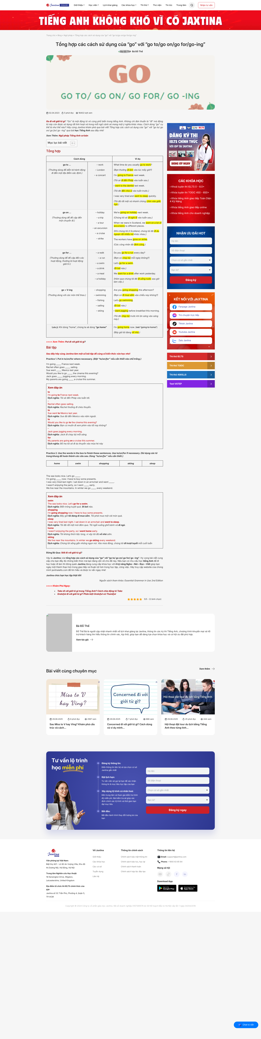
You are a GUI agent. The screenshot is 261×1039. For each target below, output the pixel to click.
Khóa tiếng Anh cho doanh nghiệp (190, 213)
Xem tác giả (82, 639)
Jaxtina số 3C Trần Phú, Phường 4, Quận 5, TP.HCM (65, 895)
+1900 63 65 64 (175, 862)
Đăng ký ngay (178, 810)
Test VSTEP (176, 383)
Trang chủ (50, 35)
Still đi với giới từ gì (71, 552)
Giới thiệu (97, 857)
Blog (60, 35)
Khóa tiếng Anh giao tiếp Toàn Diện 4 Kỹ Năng (190, 200)
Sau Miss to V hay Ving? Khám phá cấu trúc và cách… (72, 726)
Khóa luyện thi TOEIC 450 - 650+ (189, 192)
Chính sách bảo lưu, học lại (133, 862)
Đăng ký (191, 280)
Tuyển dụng (98, 871)
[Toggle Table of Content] (71, 143)
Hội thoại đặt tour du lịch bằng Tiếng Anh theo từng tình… (186, 726)
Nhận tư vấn (206, 5)
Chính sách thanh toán (131, 866)
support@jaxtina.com (176, 857)
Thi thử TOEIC (177, 365)
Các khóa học (99, 862)
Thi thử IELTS (176, 356)
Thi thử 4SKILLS (178, 374)
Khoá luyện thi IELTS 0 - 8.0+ (187, 186)
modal (192, 5)
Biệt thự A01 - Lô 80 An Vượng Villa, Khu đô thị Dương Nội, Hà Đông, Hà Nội (65, 866)
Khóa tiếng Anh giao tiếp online (188, 207)
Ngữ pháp (68, 35)
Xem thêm (204, 668)
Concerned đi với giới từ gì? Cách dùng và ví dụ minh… (129, 726)
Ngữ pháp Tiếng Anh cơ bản (73, 135)
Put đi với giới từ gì (74, 341)
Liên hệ (96, 876)
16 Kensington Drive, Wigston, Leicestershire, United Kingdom (60, 879)
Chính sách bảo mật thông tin (134, 857)
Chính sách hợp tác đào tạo (133, 871)
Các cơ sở (97, 866)
